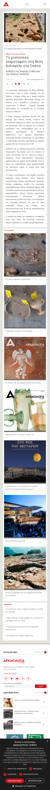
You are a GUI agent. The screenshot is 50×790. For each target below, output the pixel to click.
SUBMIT (40, 686)
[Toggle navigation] (27, 4)
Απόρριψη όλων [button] (35, 781)
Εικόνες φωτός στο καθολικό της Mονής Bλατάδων (28, 723)
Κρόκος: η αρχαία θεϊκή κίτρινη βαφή (27, 700)
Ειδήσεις (8, 54)
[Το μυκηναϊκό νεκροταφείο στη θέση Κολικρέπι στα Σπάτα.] (25, 27)
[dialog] (25, 764)
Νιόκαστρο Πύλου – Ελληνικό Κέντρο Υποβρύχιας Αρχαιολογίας (27, 712)
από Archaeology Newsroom (35, 79)
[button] (25, 786)
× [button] (47, 741)
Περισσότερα (39, 652)
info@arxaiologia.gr (10, 674)
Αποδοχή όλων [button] (14, 781)
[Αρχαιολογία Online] (6, 4)
